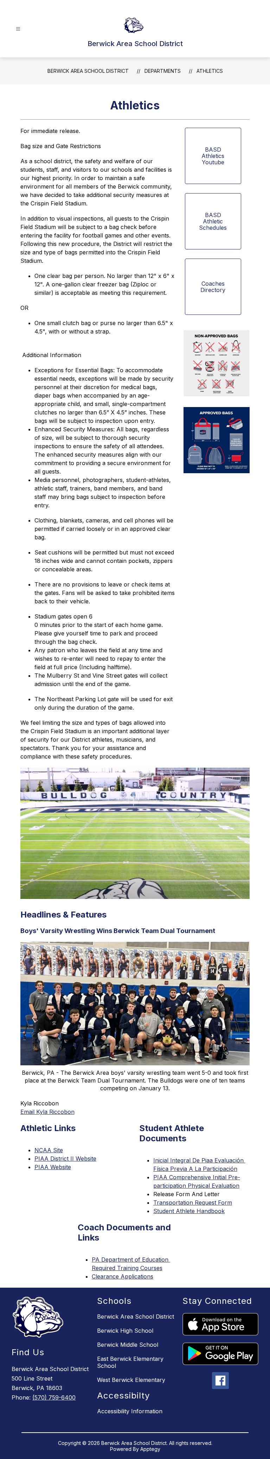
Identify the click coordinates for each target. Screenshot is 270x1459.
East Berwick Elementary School (130, 1362)
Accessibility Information (129, 1411)
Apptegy (150, 1449)
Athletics (210, 71)
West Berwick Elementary (131, 1379)
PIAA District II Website (65, 1158)
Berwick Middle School (127, 1344)
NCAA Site (48, 1150)
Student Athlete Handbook (189, 1210)
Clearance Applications (122, 1276)
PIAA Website (52, 1167)
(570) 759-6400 (54, 1397)
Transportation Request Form (192, 1202)
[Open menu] (18, 29)
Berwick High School (125, 1330)
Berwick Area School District (88, 71)
